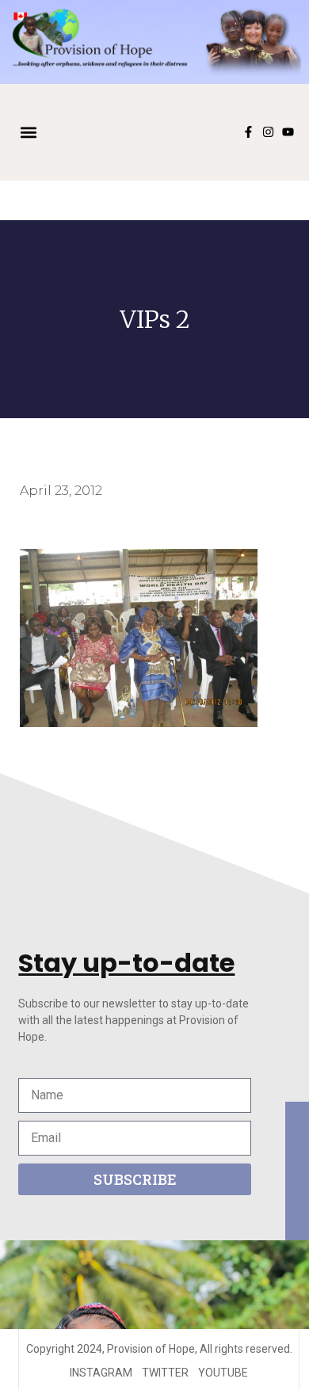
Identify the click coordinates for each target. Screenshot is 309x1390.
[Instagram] (268, 132)
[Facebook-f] (248, 132)
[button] (29, 132)
